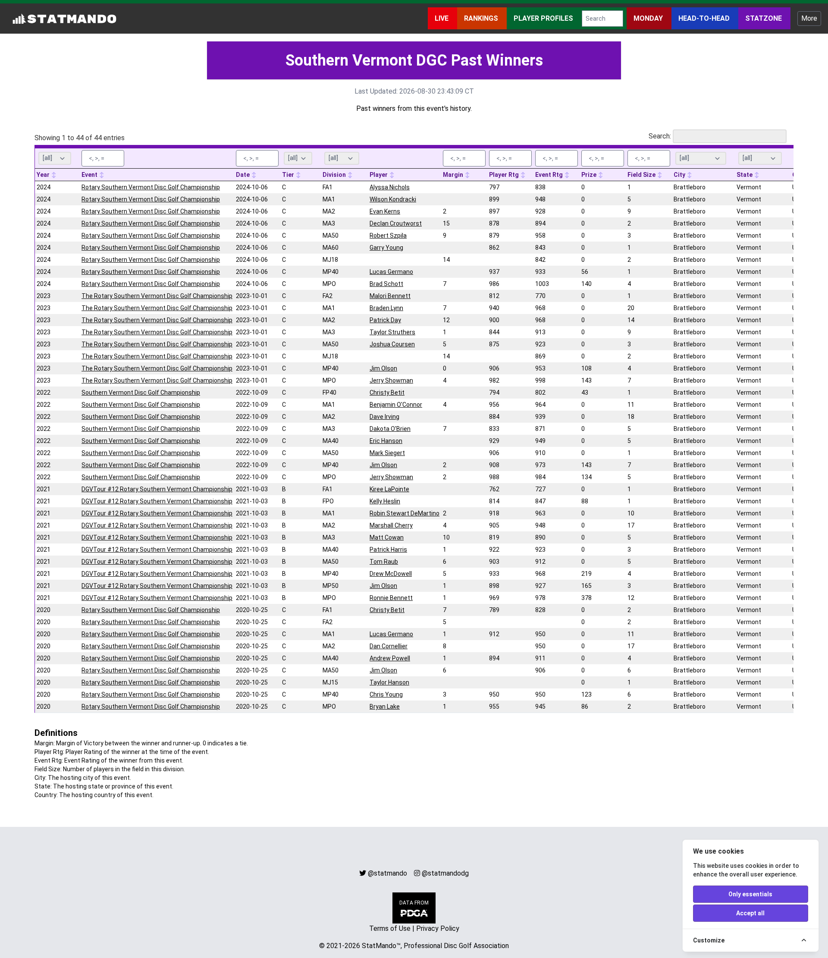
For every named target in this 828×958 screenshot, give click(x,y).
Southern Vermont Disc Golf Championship (141, 392)
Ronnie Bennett (391, 597)
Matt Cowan (387, 537)
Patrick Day (385, 320)
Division (335, 174)
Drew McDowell (391, 573)
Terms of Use (390, 928)
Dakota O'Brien (390, 428)
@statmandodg (445, 873)
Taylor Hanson (389, 682)
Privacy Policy (437, 928)
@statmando (387, 873)
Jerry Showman (391, 380)
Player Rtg (504, 174)
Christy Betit (387, 392)
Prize (589, 174)
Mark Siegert (387, 452)
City (680, 174)
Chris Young (386, 694)
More (809, 18)
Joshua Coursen (392, 344)
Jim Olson (383, 368)
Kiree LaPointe (389, 489)
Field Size (642, 174)
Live (442, 18)
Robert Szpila (388, 235)
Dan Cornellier (389, 646)
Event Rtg (549, 174)
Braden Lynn (386, 308)
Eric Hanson (386, 440)
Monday (649, 18)
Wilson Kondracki (393, 199)
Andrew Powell (390, 658)
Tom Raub (384, 561)
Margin (453, 174)
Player (379, 174)
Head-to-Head (704, 18)
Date (243, 174)
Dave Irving (384, 416)
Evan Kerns (385, 211)
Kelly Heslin (385, 501)
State (745, 174)
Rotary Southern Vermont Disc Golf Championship (151, 187)
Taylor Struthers (392, 332)
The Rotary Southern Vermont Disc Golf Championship (157, 295)
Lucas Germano (391, 271)
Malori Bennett (390, 295)
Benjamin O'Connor (396, 404)
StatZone (764, 18)
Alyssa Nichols (390, 187)
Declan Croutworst (396, 223)
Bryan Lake (385, 706)
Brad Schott (386, 283)
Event (90, 174)
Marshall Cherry (391, 525)
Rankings (482, 18)
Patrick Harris (388, 549)
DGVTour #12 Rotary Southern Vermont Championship (157, 489)
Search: (660, 136)
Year (44, 174)
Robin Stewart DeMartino (404, 513)
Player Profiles (544, 18)
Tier (288, 174)
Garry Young (386, 247)
